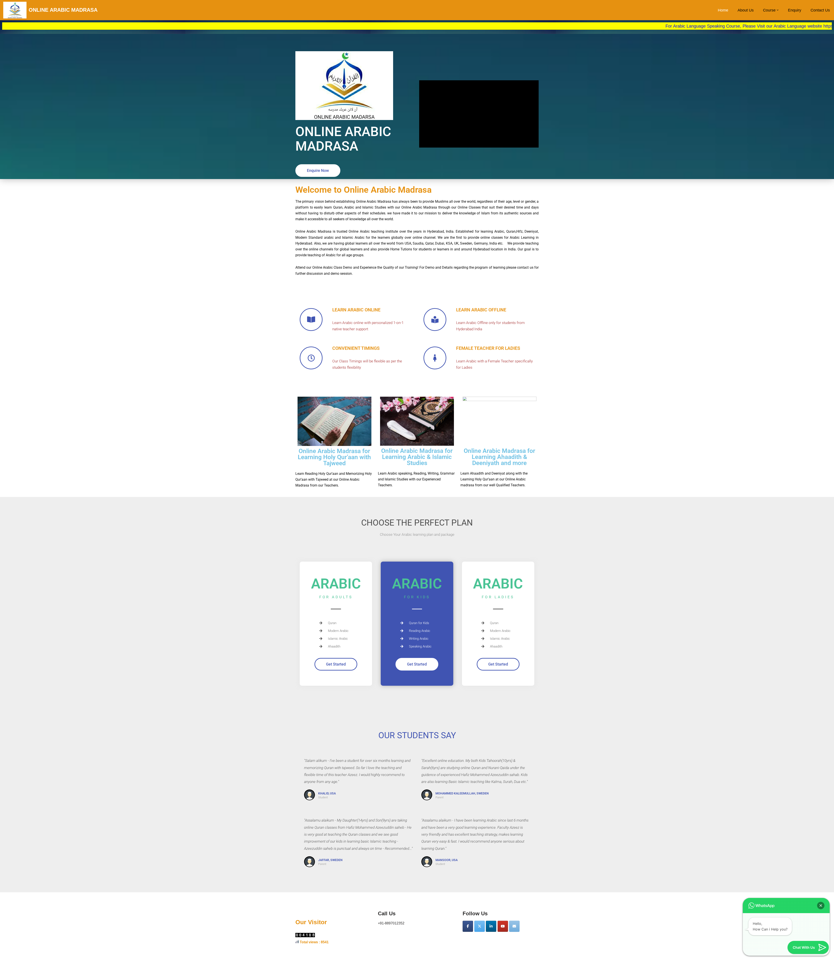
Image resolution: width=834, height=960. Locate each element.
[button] (778, 10)
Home (723, 10)
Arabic (392, 473)
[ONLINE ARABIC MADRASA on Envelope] (514, 926)
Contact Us (820, 10)
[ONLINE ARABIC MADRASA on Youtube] (503, 926)
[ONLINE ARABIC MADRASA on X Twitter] (479, 926)
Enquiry (794, 10)
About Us (746, 10)
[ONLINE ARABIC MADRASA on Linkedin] (491, 926)
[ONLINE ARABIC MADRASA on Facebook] (468, 926)
